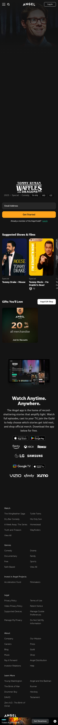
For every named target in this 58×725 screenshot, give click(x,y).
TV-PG (35, 195)
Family (33, 556)
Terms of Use (36, 600)
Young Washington (13, 681)
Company (8, 638)
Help (32, 665)
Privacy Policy (10, 600)
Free (6, 561)
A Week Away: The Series (15, 524)
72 (34, 289)
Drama (33, 550)
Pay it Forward (10, 660)
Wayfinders (35, 530)
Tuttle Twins (35, 513)
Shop (32, 655)
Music (7, 655)
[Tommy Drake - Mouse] (14, 257)
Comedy (8, 550)
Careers (7, 644)
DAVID (7, 697)
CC (51, 195)
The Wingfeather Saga (14, 513)
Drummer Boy (10, 692)
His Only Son (36, 519)
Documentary (10, 556)
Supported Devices (13, 611)
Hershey (34, 692)
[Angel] (29, 4)
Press (32, 644)
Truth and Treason (12, 530)
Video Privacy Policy (13, 606)
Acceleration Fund (12, 582)
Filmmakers (35, 582)
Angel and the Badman (40, 681)
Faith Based (9, 567)
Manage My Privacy (13, 620)
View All (7, 535)
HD (43, 195)
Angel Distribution (38, 660)
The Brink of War (12, 686)
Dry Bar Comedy (11, 519)
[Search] (8, 4)
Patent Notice (36, 606)
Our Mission (35, 638)
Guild (32, 649)
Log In (44, 221)
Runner (33, 686)
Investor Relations (12, 665)
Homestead (35, 524)
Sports (33, 561)
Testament (35, 697)
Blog (6, 649)
